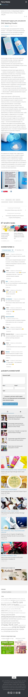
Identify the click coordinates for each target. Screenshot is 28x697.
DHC (14, 199)
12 (26, 16)
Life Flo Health (8, 606)
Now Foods (14, 606)
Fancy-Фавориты (5, 530)
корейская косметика (8, 619)
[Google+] (19, 693)
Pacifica (2, 608)
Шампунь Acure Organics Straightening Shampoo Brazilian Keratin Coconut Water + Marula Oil (13, 535)
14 (12, 227)
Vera (7, 281)
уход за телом (18, 629)
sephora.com (11, 610)
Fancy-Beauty (5, 2)
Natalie (7, 26)
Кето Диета (16, 612)
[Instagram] (14, 693)
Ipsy (20, 605)
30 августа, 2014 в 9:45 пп (16, 360)
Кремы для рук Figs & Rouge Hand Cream (12, 471)
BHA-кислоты (8, 600)
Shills (21, 610)
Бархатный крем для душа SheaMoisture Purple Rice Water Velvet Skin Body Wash (16, 417)
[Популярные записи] (20, 411)
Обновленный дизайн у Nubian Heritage (12, 513)
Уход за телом (15, 510)
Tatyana (8, 351)
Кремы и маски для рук (7, 469)
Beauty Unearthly (10, 316)
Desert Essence (8, 602)
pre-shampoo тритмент (10, 608)
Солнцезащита (22, 612)
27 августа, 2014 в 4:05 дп (15, 281)
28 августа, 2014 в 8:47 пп (16, 307)
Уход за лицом (13, 489)
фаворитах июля (5, 34)
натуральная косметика (9, 621)
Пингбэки (20, 250)
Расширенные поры (7, 12)
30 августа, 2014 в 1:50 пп (16, 351)
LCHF (4, 606)
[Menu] (26, 2)
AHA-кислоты (8, 199)
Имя (4, 385)
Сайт (4, 390)
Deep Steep (23, 600)
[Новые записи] (7, 411)
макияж (19, 619)
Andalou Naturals (21, 598)
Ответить (8, 267)
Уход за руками (22, 469)
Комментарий (6, 375)
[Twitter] (11, 693)
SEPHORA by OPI (17, 610)
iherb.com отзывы (10, 604)
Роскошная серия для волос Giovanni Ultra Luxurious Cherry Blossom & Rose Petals (16, 425)
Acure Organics (5, 598)
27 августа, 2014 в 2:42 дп (16, 254)
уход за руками (7, 629)
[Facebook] (9, 693)
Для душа (3, 510)
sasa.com (18, 199)
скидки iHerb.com (22, 625)
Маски (2, 489)
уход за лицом (5, 201)
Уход (15, 12)
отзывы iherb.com (9, 625)
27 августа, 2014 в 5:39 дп (19, 298)
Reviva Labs (18, 608)
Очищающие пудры (17, 11)
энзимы (11, 201)
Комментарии (8, 250)
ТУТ (20, 86)
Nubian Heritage (20, 606)
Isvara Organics (23, 605)
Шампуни (3, 532)
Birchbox (13, 600)
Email (16, 385)
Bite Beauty (18, 600)
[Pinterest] (17, 693)
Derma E (3, 602)
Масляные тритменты (7, 555)
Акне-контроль (5, 11)
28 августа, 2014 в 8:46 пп (16, 270)
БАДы (12, 612)
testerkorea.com (6, 612)
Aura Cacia (3, 600)
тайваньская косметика (6, 627)
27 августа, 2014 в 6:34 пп (21, 334)
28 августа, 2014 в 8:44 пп (16, 342)
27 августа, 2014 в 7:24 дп (12, 318)
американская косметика (13, 616)
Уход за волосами (19, 530)
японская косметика (18, 201)
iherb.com (18, 602)
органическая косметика (10, 623)
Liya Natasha (9, 298)
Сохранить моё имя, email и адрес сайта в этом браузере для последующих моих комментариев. (14, 398)
